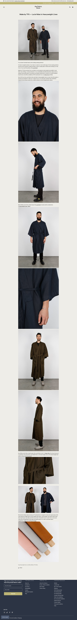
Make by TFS (43, 580)
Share (21, 567)
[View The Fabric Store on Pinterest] (12, 612)
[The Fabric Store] (38, 7)
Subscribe (13, 593)
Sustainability (27, 588)
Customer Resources (59, 580)
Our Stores (27, 586)
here (35, 520)
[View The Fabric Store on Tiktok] (7, 612)
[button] (69, 7)
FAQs (55, 605)
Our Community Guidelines (59, 598)
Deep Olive (47, 453)
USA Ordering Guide (58, 590)
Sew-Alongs (42, 586)
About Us (27, 583)
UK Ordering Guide (57, 591)
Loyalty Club (56, 584)
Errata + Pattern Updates (44, 584)
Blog (26, 593)
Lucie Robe (35, 67)
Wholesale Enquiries (29, 591)
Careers (26, 590)
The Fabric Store (29, 580)
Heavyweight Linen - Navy (24, 206)
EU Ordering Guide (57, 593)
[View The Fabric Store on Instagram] (4, 612)
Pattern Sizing (42, 588)
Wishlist (55, 583)
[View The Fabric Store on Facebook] (10, 612)
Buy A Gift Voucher (58, 586)
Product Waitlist (57, 602)
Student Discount (57, 600)
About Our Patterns (43, 583)
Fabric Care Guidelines (58, 597)
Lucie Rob (38, 204)
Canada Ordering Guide (58, 595)
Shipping (56, 588)
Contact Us (27, 584)
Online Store (46, 74)
